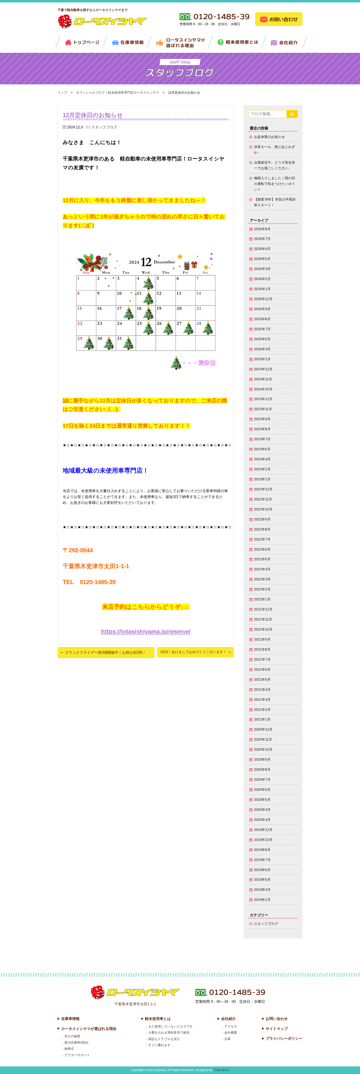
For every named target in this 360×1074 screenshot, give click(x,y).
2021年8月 (262, 649)
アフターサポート (77, 1055)
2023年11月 (263, 409)
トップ (62, 92)
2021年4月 (262, 689)
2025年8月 (262, 319)
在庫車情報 (70, 1019)
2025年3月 (262, 349)
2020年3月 (262, 820)
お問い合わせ (277, 1019)
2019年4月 (262, 890)
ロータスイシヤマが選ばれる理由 (88, 1029)
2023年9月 (262, 419)
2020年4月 (262, 810)
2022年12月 (263, 489)
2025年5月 (262, 339)
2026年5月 (262, 259)
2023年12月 (263, 399)
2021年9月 (262, 639)
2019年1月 (262, 900)
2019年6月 (262, 870)
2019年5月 (262, 880)
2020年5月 (262, 800)
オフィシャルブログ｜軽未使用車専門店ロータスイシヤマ (117, 92)
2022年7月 (262, 539)
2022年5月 (262, 559)
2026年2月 (262, 279)
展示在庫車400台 (76, 1042)
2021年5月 (262, 679)
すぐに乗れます (159, 1045)
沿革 (227, 1039)
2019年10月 (263, 840)
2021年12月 (263, 609)
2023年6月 (262, 449)
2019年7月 (262, 860)
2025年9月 (262, 309)
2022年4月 (262, 569)
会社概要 (230, 1032)
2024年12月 (263, 369)
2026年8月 (262, 229)
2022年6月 (262, 549)
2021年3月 (262, 699)
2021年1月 (262, 719)
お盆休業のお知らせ (269, 137)
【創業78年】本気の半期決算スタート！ (275, 202)
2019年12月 (263, 830)
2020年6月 (262, 789)
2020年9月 (262, 759)
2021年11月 (263, 619)
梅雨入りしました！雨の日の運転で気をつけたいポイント (274, 183)
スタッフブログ (104, 127)
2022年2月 (262, 589)
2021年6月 (262, 669)
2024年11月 (263, 379)
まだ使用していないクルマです (170, 1026)
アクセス (230, 1026)
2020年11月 (263, 739)
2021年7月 (262, 659)
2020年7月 (262, 779)
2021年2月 (262, 710)
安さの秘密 (72, 1036)
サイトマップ (277, 1029)
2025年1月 (262, 359)
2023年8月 (262, 429)
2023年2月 (262, 469)
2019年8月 (262, 850)
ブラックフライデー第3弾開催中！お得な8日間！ (105, 652)
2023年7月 (262, 439)
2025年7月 (262, 329)
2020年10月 (263, 749)
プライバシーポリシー (284, 1038)
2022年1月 (262, 599)
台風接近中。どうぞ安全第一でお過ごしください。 (274, 165)
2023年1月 (262, 479)
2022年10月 (263, 509)
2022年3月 (262, 579)
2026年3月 (262, 269)
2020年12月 (263, 729)
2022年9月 (262, 519)
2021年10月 (263, 629)
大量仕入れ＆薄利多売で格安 (169, 1032)
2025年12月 (263, 299)
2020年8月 (262, 769)
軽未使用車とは (158, 1019)
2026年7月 (262, 239)
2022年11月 (263, 499)
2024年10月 (263, 389)
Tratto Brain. (221, 1070)
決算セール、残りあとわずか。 (274, 149)
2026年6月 (262, 249)
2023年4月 (262, 459)
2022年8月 (262, 529)
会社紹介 (228, 1019)
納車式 (69, 1049)
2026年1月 (262, 289)
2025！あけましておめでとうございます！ (193, 652)
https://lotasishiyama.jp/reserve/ (146, 631)
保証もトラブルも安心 (164, 1039)
